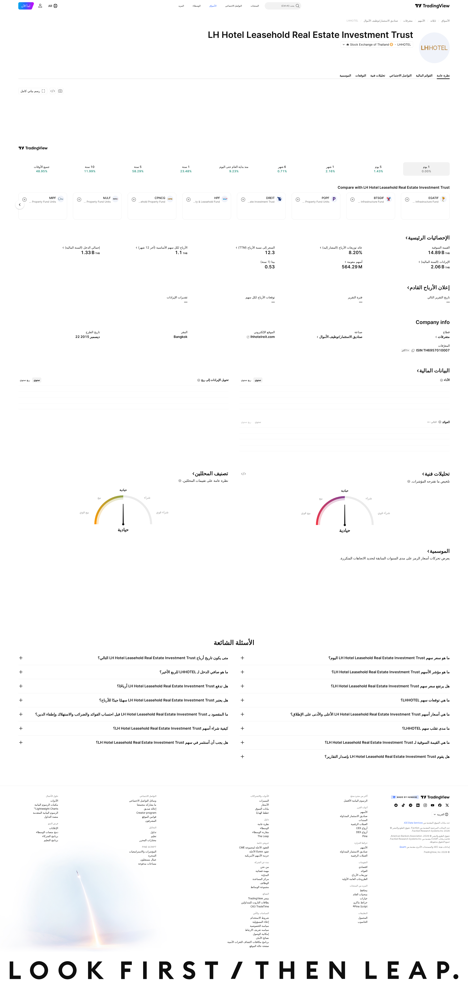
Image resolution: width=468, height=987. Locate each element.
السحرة (152, 855)
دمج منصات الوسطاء (47, 832)
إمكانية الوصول (261, 933)
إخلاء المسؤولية (260, 921)
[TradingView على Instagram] (425, 805)
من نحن (264, 866)
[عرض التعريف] (429, 247)
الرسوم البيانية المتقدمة (45, 812)
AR (50, 6)
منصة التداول (51, 816)
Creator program (146, 812)
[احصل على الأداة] (53, 91)
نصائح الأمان (262, 937)
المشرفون (150, 820)
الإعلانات (53, 828)
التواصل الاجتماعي (233, 5)
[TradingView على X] (447, 805)
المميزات (264, 800)
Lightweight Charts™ (46, 808)
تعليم (153, 836)
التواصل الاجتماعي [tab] (400, 75)
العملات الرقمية (359, 824)
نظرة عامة (263, 824)
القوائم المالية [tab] (424, 75)
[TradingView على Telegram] (410, 805)
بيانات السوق (262, 808)
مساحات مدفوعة (147, 863)
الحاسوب (362, 921)
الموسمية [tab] (345, 75)
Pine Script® (360, 906)
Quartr (403, 847)
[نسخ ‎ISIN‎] (413, 350)
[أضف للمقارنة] (407, 199)
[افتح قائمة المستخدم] (40, 6)
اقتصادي (363, 866)
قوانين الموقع (149, 816)
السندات (363, 820)
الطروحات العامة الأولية (354, 878)
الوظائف (264, 882)
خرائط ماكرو (360, 902)
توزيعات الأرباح (359, 874)
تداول (153, 832)
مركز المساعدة (261, 878)
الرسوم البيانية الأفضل (355, 800)
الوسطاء (197, 5)
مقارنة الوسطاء (260, 832)
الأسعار (265, 804)
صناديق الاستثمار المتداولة (353, 815)
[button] (248, 6)
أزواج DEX (361, 832)
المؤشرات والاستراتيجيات (142, 851)
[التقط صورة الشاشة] (60, 91)
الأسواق (212, 5)
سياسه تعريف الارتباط (257, 929)
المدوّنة (265, 874)
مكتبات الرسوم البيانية (46, 804)
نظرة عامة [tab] (443, 75)
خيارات (363, 898)
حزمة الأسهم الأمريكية (257, 855)
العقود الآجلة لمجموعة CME (254, 847)
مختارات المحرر (147, 840)
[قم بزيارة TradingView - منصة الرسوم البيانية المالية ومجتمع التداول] (33, 148)
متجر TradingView (258, 898)
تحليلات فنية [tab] (377, 75)
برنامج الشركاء (50, 836)
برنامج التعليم (51, 840)
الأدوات (54, 800)
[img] (347, 44)
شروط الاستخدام (259, 917)
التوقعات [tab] (360, 75)
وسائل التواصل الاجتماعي (142, 800)
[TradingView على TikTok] (403, 805)
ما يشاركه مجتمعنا (146, 804)
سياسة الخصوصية (259, 925)
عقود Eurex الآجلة (259, 851)
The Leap (263, 836)
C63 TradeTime (259, 906)
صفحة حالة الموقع (259, 945)
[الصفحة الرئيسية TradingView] (432, 5)
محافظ (363, 890)
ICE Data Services (413, 822)
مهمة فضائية (262, 870)
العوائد (364, 870)
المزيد (181, 5)
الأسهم (363, 811)
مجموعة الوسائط (260, 887)
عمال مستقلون (148, 859)
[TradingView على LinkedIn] (417, 805)
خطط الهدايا (262, 812)
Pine (364, 836)
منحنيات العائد (360, 894)
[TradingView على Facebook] (439, 805)
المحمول (362, 917)
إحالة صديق (150, 808)
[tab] (258, 380)
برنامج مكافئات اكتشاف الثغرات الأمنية (248, 941)
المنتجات (255, 5)
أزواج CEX (361, 828)
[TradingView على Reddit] (396, 805)
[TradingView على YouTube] (432, 805)
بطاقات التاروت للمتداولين (255, 902)
